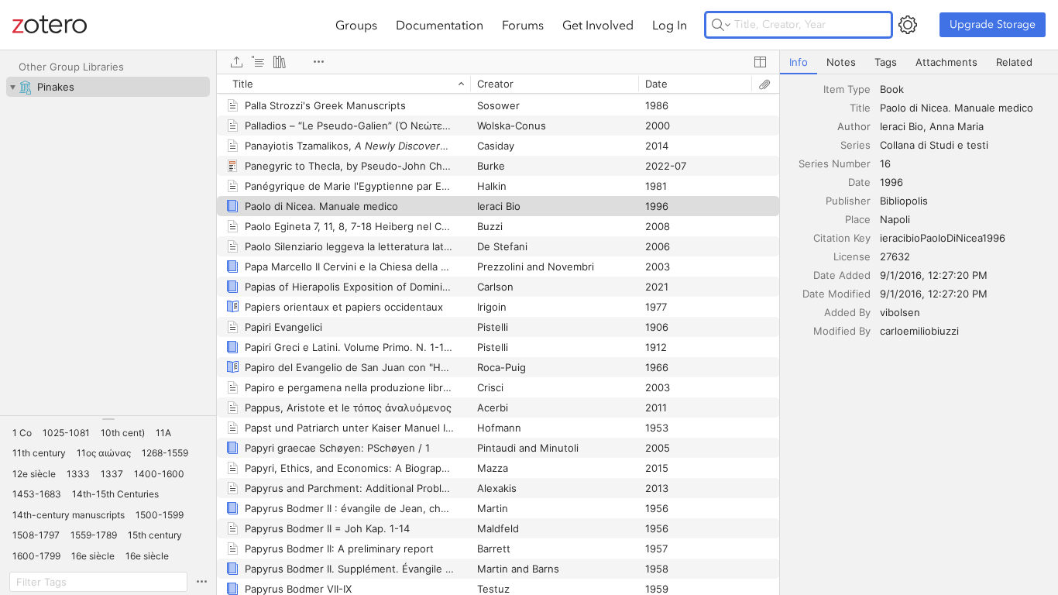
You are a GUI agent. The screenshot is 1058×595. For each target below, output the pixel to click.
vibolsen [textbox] (900, 312)
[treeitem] (108, 87)
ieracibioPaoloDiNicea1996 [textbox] (942, 238)
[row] (498, 84)
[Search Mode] (721, 25)
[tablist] (919, 62)
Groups (356, 25)
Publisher (848, 200)
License (852, 256)
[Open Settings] (908, 25)
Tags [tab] (885, 62)
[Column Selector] (760, 62)
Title (860, 107)
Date (859, 182)
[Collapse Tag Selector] (108, 419)
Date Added (842, 275)
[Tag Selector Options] (201, 582)
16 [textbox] (885, 163)
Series (855, 145)
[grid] (498, 334)
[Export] (236, 62)
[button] (22, 433)
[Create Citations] (258, 62)
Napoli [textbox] (895, 219)
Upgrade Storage (993, 24)
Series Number (835, 163)
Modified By (842, 331)
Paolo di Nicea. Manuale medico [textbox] (956, 107)
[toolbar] (498, 62)
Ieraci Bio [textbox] (901, 126)
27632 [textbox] (895, 256)
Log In (669, 25)
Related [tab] (1014, 62)
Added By (847, 312)
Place (858, 219)
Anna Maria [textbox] (956, 126)
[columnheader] (343, 83)
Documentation (439, 25)
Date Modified (836, 293)
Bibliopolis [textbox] (904, 200)
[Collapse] (12, 87)
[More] (318, 62)
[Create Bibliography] (280, 62)
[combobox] (964, 89)
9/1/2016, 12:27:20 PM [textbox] (934, 275)
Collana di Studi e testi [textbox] (934, 145)
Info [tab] (798, 62)
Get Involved (598, 25)
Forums (523, 25)
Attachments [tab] (946, 62)
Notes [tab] (841, 62)
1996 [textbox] (891, 182)
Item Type (847, 89)
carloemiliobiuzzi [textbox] (919, 331)
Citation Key (842, 238)
